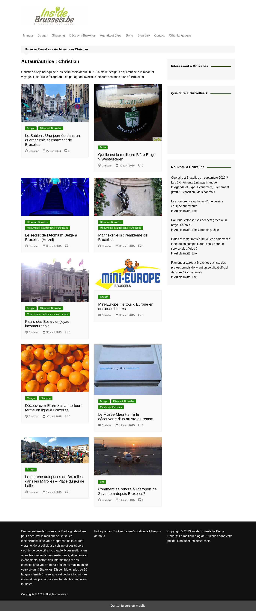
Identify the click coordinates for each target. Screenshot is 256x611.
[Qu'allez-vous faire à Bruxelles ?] (199, 124)
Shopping (58, 35)
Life (102, 481)
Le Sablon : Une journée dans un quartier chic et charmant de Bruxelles (52, 140)
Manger (28, 35)
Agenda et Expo (110, 35)
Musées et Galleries (111, 407)
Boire (129, 35)
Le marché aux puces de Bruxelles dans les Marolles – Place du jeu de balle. (54, 481)
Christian (34, 150)
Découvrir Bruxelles (82, 35)
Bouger (42, 35)
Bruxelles (44, 49)
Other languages (180, 35)
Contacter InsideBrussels (193, 540)
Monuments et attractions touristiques (47, 227)
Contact (159, 35)
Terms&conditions (136, 531)
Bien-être (144, 35)
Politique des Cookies (109, 531)
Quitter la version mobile (128, 605)
